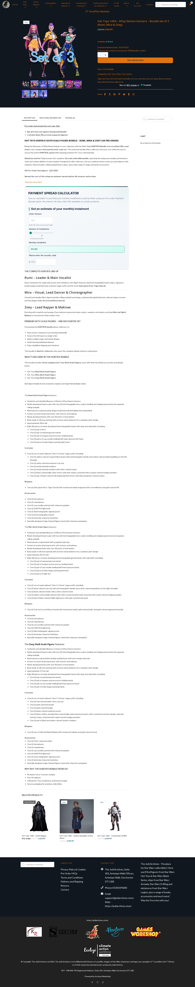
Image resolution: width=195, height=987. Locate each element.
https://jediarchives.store (118, 906)
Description (29, 118)
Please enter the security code (42, 255)
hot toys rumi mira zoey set (142, 79)
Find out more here (33, 182)
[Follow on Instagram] (97, 982)
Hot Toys (25, 3)
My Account (137, 4)
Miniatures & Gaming (81, 4)
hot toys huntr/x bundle (120, 79)
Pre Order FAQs (69, 873)
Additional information (50, 118)
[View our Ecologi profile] (97, 950)
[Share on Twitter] (110, 94)
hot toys (105, 79)
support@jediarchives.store (119, 897)
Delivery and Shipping (72, 881)
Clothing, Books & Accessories (100, 4)
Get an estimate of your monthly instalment (60, 209)
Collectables (50, 3)
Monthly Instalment (37, 242)
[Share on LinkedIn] (114, 94)
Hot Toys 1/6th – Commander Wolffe (112, 836)
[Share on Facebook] (105, 94)
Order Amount (35, 214)
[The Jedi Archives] (6, 4)
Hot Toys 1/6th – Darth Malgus (34, 836)
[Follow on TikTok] (102, 982)
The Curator (127, 74)
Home (15, 4)
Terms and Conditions (72, 877)
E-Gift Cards (116, 4)
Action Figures (36, 3)
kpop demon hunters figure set (110, 82)
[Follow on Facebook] (92, 982)
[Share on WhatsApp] (133, 94)
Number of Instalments (39, 229)
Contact (149, 4)
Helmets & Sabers (65, 4)
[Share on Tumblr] (129, 94)
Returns (65, 885)
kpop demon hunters (162, 79)
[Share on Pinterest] (119, 94)
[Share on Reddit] (124, 94)
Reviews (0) (70, 118)
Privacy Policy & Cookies (73, 869)
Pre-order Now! (135, 60)
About (126, 3)
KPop (118, 74)
